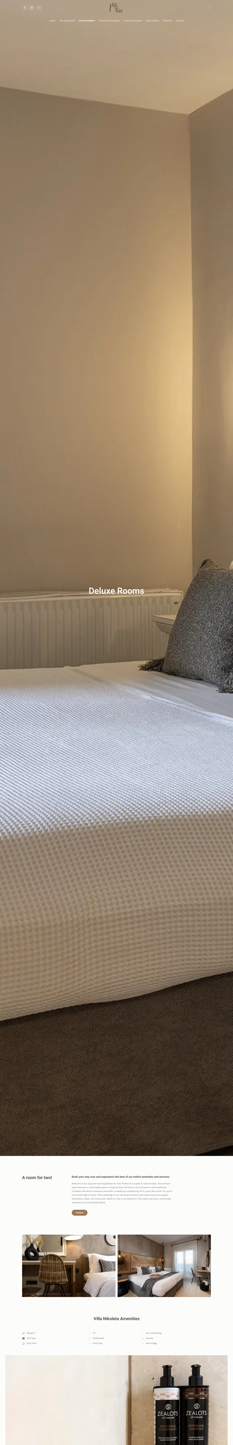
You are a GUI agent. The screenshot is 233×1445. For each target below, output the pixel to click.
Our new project (67, 20)
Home (52, 20)
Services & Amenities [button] (109, 20)
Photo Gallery (152, 20)
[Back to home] (116, 8)
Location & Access (133, 20)
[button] (209, 7)
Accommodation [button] (87, 20)
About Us (167, 20)
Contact (180, 20)
